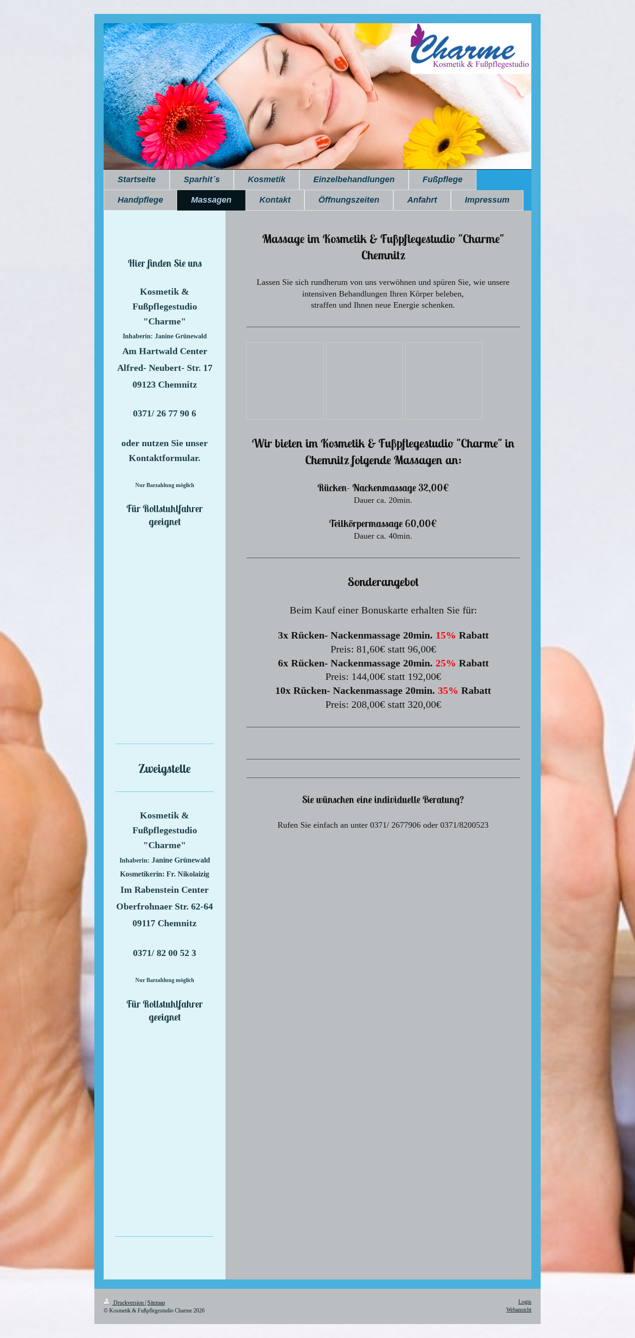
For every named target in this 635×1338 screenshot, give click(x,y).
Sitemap (156, 1302)
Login (524, 1301)
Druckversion (128, 1302)
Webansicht (518, 1309)
